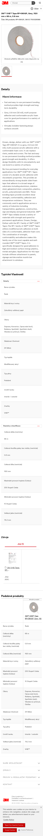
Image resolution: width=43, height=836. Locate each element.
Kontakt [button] (7, 784)
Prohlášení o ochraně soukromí (22, 798)
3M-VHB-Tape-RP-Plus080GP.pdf (12, 569)
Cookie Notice (8, 820)
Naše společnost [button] (12, 763)
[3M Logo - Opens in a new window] (5, 3)
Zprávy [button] (7, 770)
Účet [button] (36, 9)
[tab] (20, 544)
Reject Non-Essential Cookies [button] (14, 825)
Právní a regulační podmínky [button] (20, 777)
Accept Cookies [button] (10, 830)
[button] (26, 830)
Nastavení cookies (18, 800)
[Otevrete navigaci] (40, 3)
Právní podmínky (17, 796)
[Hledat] (33, 3)
